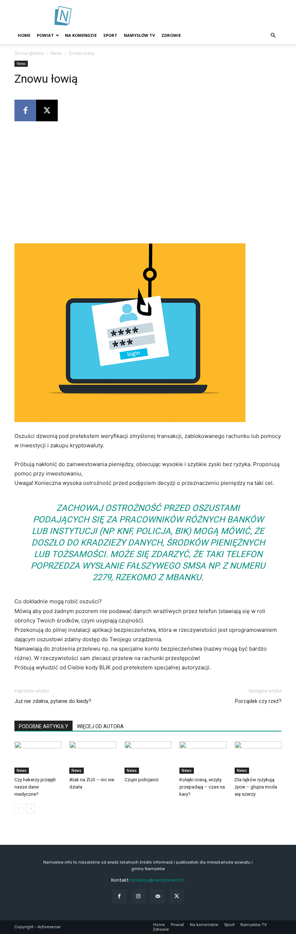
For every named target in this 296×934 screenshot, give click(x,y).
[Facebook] (25, 110)
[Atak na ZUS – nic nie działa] (92, 757)
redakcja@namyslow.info (157, 880)
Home (24, 35)
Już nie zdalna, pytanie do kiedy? (52, 701)
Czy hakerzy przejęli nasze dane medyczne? (35, 787)
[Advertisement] (196, 16)
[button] (273, 35)
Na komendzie (81, 35)
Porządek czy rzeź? (258, 701)
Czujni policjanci (141, 779)
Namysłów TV (139, 35)
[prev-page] (18, 808)
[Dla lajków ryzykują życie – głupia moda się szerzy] (258, 757)
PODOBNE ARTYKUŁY (43, 726)
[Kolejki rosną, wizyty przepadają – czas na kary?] (202, 757)
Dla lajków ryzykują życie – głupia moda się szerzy (256, 787)
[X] (47, 110)
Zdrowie (171, 35)
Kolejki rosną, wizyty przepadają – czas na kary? (202, 787)
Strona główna (29, 53)
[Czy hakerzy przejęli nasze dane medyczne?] (37, 757)
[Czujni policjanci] (148, 757)
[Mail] (158, 896)
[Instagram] (138, 896)
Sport (110, 35)
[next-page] (30, 808)
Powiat (45, 35)
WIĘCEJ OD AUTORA (100, 726)
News (56, 53)
